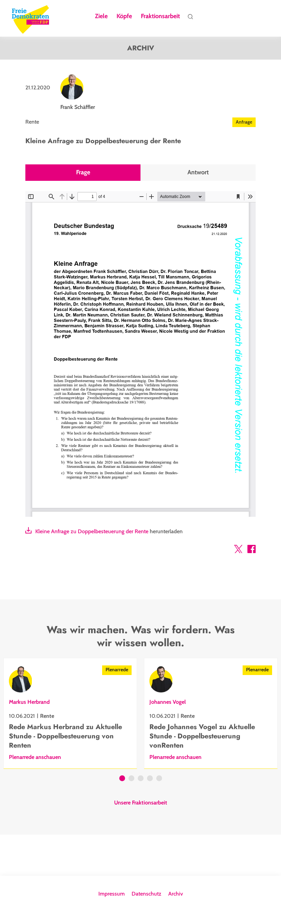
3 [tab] (140, 779)
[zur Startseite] (30, 18)
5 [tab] (159, 779)
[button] (238, 550)
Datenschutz (146, 893)
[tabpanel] (70, 713)
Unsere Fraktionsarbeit (140, 802)
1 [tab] (122, 779)
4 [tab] (150, 779)
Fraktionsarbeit (160, 16)
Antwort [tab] (198, 173)
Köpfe (124, 16)
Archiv (175, 893)
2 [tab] (131, 779)
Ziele (101, 16)
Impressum (111, 893)
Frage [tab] (83, 173)
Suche (190, 18)
